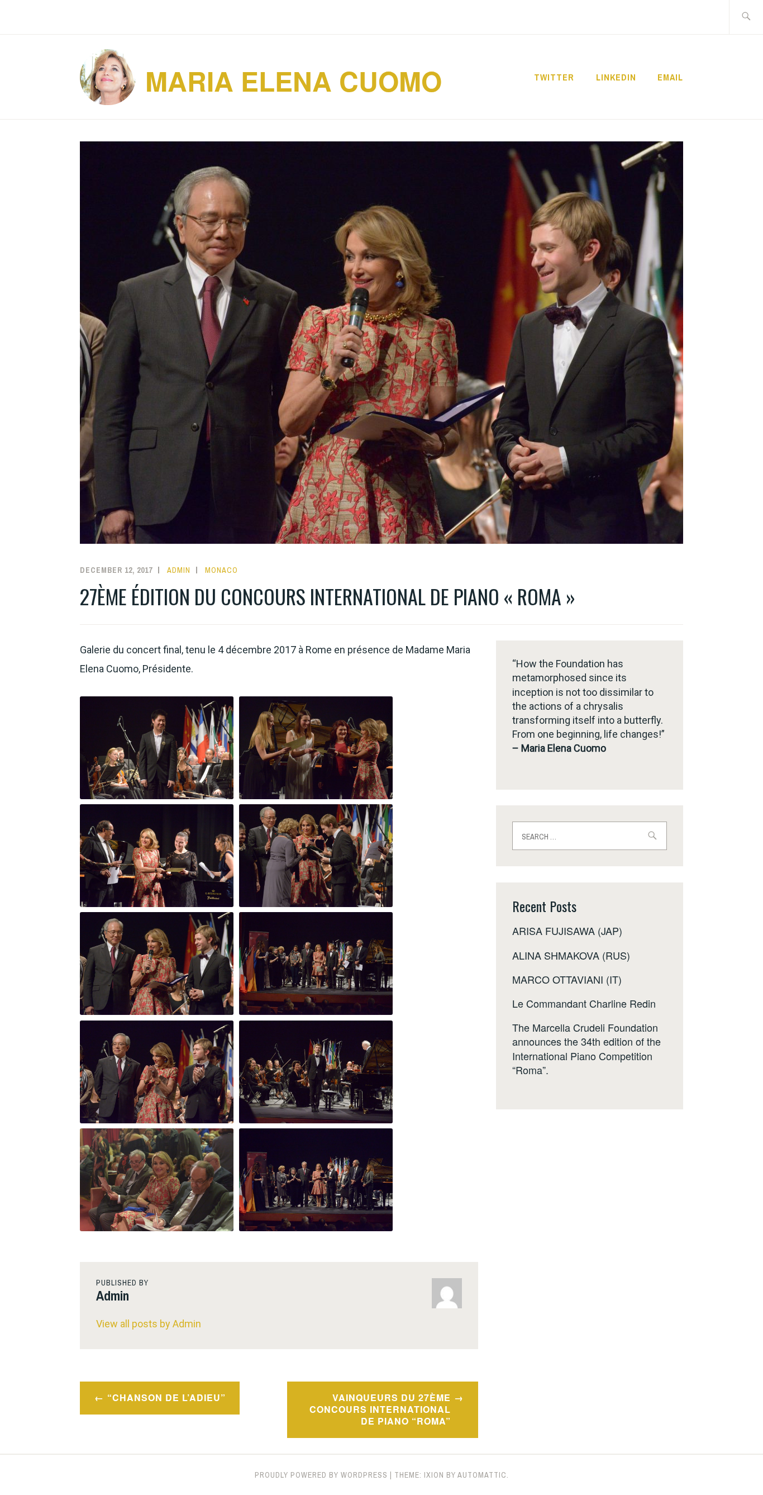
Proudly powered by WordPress (321, 1475)
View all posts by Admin (148, 1324)
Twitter (554, 77)
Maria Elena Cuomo (293, 80)
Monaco (221, 570)
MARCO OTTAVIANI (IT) (567, 979)
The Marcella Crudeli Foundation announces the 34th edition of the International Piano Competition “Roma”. (586, 1048)
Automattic (482, 1475)
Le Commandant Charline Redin (584, 1003)
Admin (178, 570)
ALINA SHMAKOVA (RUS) (571, 955)
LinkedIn (616, 77)
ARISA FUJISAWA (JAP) (567, 930)
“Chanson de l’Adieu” (166, 1397)
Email (670, 77)
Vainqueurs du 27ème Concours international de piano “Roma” (380, 1409)
